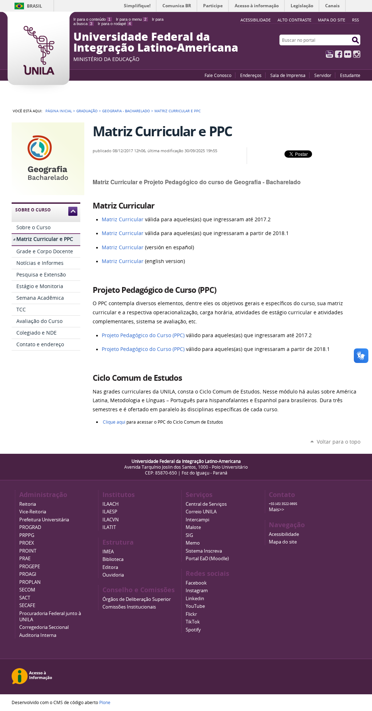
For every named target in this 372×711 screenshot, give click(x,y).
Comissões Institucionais (129, 607)
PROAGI (27, 574)
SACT (24, 598)
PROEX (26, 543)
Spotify (193, 630)
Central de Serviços (206, 504)
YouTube (329, 54)
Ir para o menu (131, 19)
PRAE (25, 559)
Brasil (34, 6)
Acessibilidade (284, 534)
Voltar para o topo (338, 441)
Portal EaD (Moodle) (207, 559)
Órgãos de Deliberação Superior (136, 599)
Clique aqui (114, 422)
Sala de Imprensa (288, 75)
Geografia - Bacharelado (126, 110)
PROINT (27, 551)
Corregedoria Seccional (44, 627)
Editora (110, 567)
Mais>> (276, 509)
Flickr (347, 54)
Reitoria (27, 504)
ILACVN (110, 520)
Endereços (251, 75)
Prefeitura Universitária (44, 520)
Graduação (87, 110)
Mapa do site (331, 20)
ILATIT (109, 527)
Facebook (338, 54)
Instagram (356, 54)
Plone (104, 702)
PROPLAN (30, 582)
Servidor (322, 75)
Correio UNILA (201, 512)
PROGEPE (29, 566)
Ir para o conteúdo (91, 19)
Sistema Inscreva (204, 551)
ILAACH (110, 504)
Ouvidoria (113, 575)
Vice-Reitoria (32, 512)
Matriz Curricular (122, 219)
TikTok (193, 622)
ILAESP (109, 512)
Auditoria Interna (37, 635)
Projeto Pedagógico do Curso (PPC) (143, 335)
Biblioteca (113, 559)
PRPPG (26, 535)
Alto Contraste (294, 20)
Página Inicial (58, 110)
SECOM (27, 590)
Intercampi (197, 520)
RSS (355, 20)
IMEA (108, 552)
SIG (189, 535)
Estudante (350, 75)
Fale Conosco (218, 75)
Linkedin (195, 598)
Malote (193, 527)
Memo (193, 543)
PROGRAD (30, 527)
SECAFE (27, 605)
